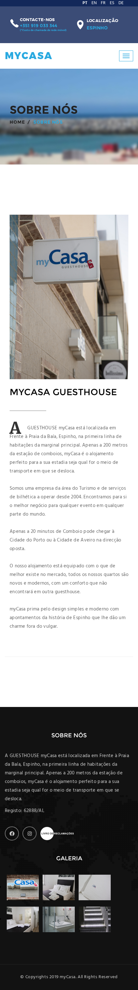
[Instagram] (29, 833)
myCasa (29, 56)
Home (17, 122)
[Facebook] (12, 833)
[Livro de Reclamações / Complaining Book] (58, 833)
